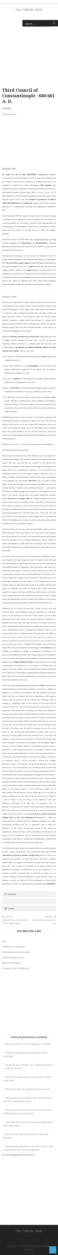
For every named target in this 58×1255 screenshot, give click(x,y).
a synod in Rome (43, 192)
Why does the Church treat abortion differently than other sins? (28, 1124)
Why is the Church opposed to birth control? (28, 1089)
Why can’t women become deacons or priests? (28, 1044)
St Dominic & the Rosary (16, 952)
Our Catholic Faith (29, 9)
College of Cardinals (13, 946)
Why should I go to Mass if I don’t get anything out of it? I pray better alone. (28, 1099)
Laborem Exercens (13, 957)
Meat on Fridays (11, 962)
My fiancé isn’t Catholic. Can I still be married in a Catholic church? (28, 1067)
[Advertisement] (29, 140)
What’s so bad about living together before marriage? (26, 1054)
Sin (4, 941)
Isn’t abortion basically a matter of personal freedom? (26, 1136)
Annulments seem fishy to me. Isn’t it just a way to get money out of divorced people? (28, 1148)
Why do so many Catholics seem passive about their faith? (27, 1079)
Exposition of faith (9, 114)
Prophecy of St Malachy (15, 968)
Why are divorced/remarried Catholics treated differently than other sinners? (27, 1112)
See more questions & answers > (19, 1154)
